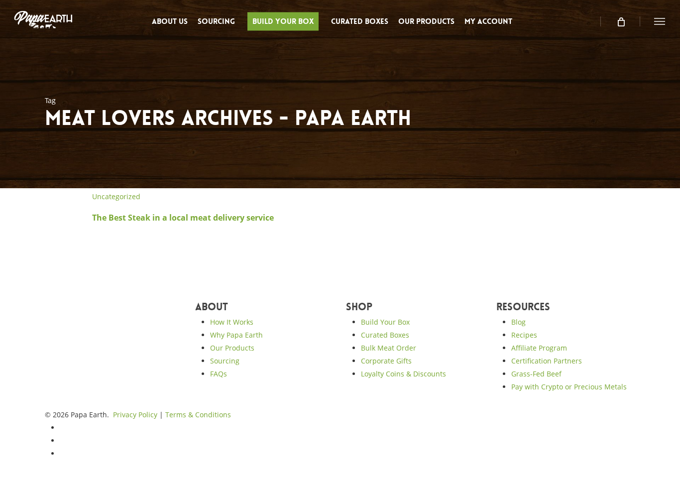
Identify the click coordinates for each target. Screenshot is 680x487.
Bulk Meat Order (388, 348)
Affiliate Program (539, 348)
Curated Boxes (385, 335)
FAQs (218, 373)
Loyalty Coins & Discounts (403, 373)
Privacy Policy (135, 414)
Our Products (232, 348)
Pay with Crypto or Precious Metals (569, 386)
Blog (518, 322)
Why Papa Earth (236, 335)
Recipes (524, 335)
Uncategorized (116, 196)
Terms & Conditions (198, 414)
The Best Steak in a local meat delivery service (183, 217)
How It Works (231, 322)
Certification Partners (546, 360)
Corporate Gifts (386, 360)
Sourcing (224, 360)
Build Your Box (385, 322)
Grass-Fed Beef (536, 373)
